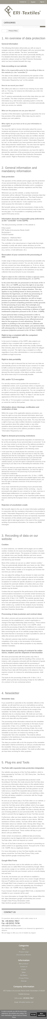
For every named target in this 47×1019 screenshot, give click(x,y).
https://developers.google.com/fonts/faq (18, 898)
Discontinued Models (24, 955)
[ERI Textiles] (23, 11)
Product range (24, 952)
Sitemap (24, 981)
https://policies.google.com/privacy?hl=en (16, 855)
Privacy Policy (24, 978)
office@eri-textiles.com (11, 926)
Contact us (23, 2)
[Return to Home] (4, 30)
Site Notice (23, 975)
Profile (24, 969)
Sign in (42, 2)
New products (23, 964)
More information (41, 1014)
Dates (24, 972)
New (23, 949)
